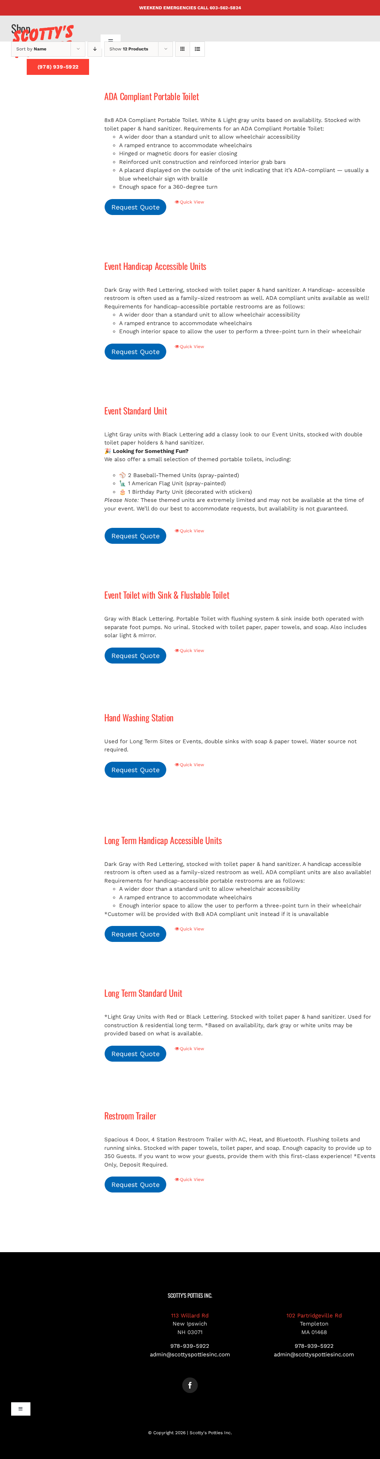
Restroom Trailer (130, 1115)
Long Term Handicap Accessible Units (163, 840)
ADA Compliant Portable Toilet (151, 96)
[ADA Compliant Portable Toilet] (46, 133)
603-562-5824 (225, 7)
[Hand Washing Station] (46, 754)
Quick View (192, 202)
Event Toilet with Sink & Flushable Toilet (166, 594)
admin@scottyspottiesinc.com (190, 1354)
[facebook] (190, 1385)
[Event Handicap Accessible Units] (46, 302)
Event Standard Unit (135, 410)
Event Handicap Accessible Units (155, 265)
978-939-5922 (189, 1346)
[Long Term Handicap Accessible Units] (46, 877)
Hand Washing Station (139, 717)
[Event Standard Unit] (46, 447)
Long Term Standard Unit (143, 992)
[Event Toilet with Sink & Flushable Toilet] (46, 631)
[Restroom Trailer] (46, 1152)
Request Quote (135, 207)
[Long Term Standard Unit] (46, 1029)
